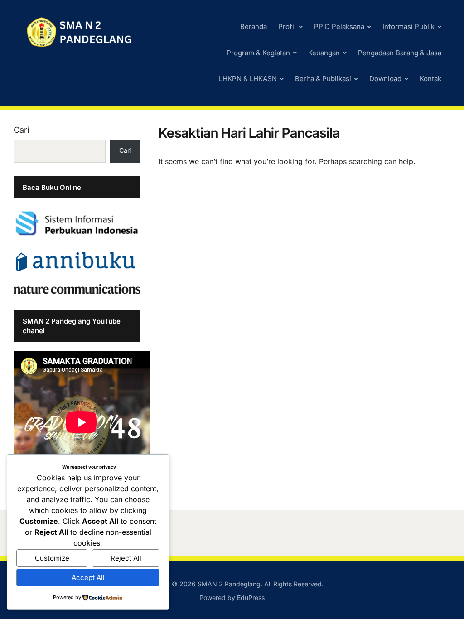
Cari (21, 130)
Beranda (253, 26)
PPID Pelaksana (339, 26)
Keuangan (324, 52)
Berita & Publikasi (323, 78)
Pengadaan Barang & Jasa (399, 52)
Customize (52, 558)
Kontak (430, 78)
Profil (287, 26)
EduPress (251, 597)
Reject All (126, 558)
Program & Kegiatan (258, 52)
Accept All (88, 577)
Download (385, 78)
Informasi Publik (408, 26)
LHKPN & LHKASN (248, 78)
